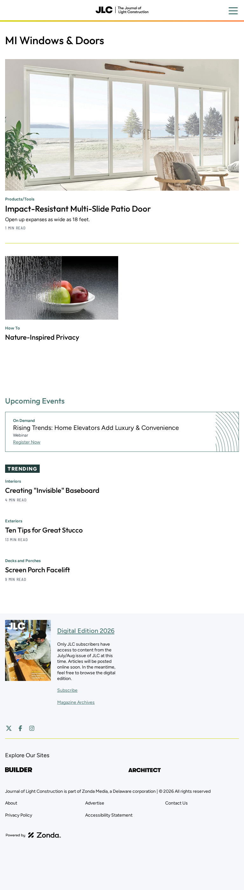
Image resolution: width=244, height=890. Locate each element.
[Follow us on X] (9, 728)
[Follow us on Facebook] (20, 728)
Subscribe (67, 690)
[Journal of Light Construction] (122, 10)
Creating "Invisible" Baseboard (52, 490)
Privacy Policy (18, 815)
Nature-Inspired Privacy (42, 337)
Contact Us (176, 803)
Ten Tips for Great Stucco (44, 530)
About (11, 803)
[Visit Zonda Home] (33, 835)
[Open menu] (233, 10)
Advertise (94, 803)
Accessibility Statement (108, 815)
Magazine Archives (76, 702)
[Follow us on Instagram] (32, 728)
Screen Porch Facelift (37, 569)
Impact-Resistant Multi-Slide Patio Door (78, 208)
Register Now (26, 442)
